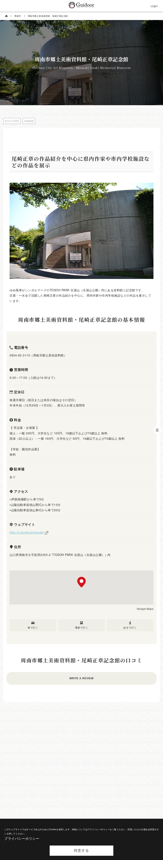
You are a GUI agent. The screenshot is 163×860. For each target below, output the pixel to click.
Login (154, 6)
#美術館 (29, 121)
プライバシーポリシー (21, 838)
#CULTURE (12, 121)
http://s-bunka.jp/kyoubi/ (27, 532)
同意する (81, 850)
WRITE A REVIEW (81, 678)
